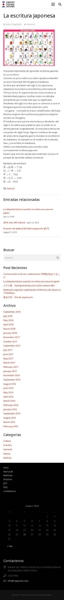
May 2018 (8, 320)
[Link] (8, 4)
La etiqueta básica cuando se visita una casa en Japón (31, 281)
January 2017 (10, 371)
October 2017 (10, 341)
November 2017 (11, 337)
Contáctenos (9, 491)
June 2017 (8, 354)
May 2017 (8, 358)
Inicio (6, 467)
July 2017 (7, 349)
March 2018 (9, 328)
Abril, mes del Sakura (14, 222)
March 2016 (9, 400)
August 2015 (9, 417)
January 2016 (10, 409)
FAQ (5, 487)
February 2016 (10, 405)
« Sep (10, 546)
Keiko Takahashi (14, 24)
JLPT (5, 483)
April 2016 (8, 396)
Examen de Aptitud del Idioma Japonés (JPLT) (26, 228)
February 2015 (10, 426)
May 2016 (8, 392)
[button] (59, 4)
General (31, 24)
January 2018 (10, 332)
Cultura (7, 440)
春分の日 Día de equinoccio (18, 297)
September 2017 (11, 345)
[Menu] (53, 4)
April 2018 (8, 324)
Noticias (7, 457)
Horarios (7, 479)
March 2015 (9, 422)
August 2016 (9, 383)
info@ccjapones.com (18, 580)
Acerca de (8, 471)
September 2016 (11, 379)
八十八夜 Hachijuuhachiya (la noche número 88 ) (28, 285)
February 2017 (10, 366)
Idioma (6, 453)
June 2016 (8, 388)
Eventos (7, 445)
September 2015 (11, 413)
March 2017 (9, 362)
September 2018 (11, 311)
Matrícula (7, 475)
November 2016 (11, 375)
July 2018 (7, 316)
